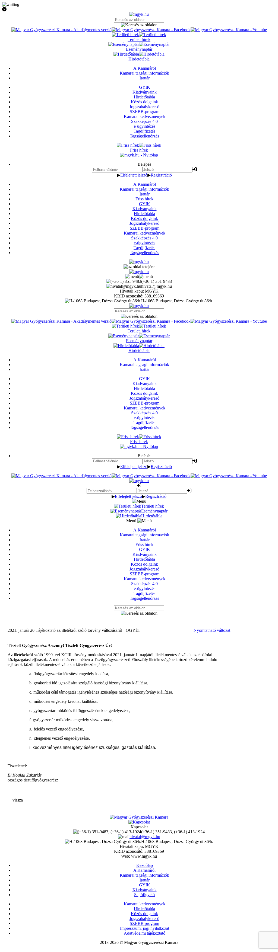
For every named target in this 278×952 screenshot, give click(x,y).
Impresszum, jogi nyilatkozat (144, 928)
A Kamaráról (144, 184)
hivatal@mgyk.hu (144, 836)
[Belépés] (194, 169)
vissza (17, 800)
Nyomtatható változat (212, 630)
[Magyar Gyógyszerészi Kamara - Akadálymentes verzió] (61, 29)
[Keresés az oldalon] (139, 25)
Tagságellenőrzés (144, 252)
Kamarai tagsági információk (144, 189)
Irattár (145, 194)
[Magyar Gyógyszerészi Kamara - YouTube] (229, 29)
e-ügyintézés (144, 243)
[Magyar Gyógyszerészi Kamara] (139, 817)
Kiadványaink (144, 208)
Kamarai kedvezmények (144, 233)
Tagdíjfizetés (144, 247)
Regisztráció (161, 175)
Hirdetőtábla (144, 213)
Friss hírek (144, 199)
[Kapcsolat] (139, 822)
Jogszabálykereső (144, 223)
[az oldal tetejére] (139, 266)
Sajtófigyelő (144, 894)
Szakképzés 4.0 (144, 238)
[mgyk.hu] (139, 14)
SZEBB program (144, 923)
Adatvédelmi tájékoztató (144, 933)
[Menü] (139, 276)
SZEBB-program (144, 228)
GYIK (144, 203)
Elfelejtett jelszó (133, 175)
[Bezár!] (139, 9)
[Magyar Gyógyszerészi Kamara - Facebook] (151, 29)
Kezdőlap (144, 865)
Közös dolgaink (144, 218)
